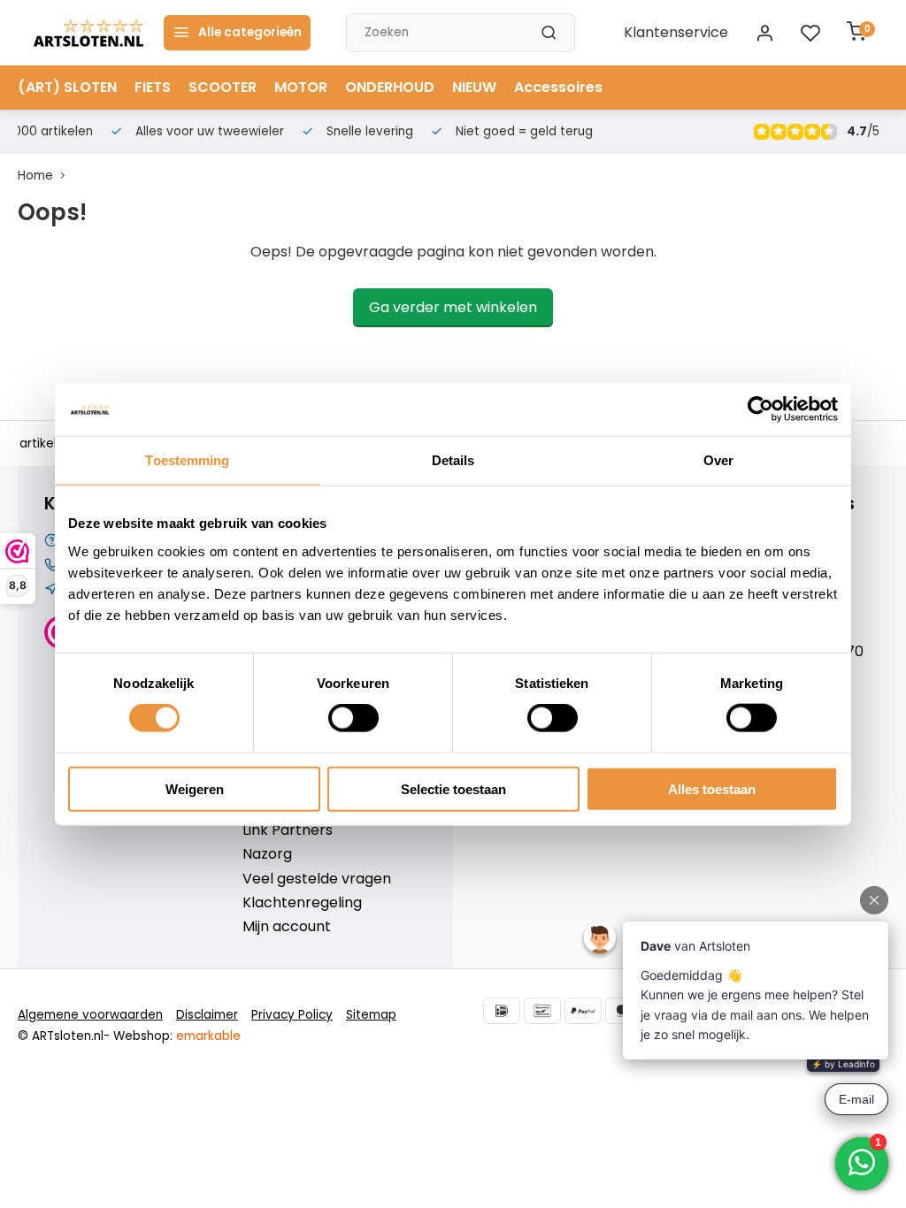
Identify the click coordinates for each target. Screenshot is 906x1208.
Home (35, 175)
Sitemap (371, 1014)
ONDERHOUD (389, 87)
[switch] (353, 718)
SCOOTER (222, 87)
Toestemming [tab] (187, 460)
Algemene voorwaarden (90, 1014)
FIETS (152, 87)
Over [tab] (718, 460)
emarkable (208, 1036)
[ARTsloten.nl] (88, 32)
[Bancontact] (542, 1011)
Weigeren (194, 788)
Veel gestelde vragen (316, 879)
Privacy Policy (292, 1014)
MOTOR (300, 87)
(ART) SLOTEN (67, 87)
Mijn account (286, 927)
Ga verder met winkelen (453, 307)
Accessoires (558, 87)
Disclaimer (207, 1014)
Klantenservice (676, 32)
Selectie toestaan (453, 788)
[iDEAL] (501, 1011)
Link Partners (287, 830)
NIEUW (474, 87)
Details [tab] (453, 460)
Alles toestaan (712, 788)
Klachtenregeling (302, 903)
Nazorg (267, 854)
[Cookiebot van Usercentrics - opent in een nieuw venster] (760, 409)
